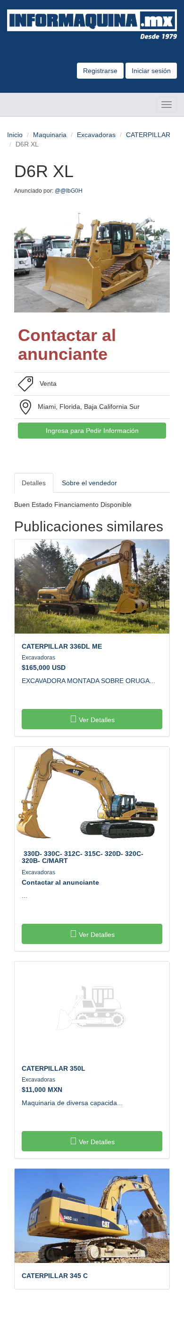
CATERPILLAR (148, 134)
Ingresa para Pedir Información (92, 430)
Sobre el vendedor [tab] (89, 483)
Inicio (15, 134)
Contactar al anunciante (60, 882)
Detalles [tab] (34, 483)
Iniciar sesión (151, 70)
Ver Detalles (96, 720)
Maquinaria (50, 134)
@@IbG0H (69, 190)
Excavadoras (96, 134)
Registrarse (100, 70)
